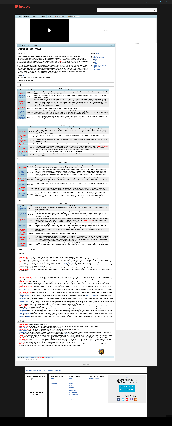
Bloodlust (22, 316)
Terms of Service (48, 370)
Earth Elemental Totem (22, 117)
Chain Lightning (24, 269)
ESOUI (71, 383)
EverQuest (53, 381)
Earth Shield (23, 339)
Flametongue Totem (23, 147)
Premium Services (165, 2)
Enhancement (98, 68)
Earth (95, 59)
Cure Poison (23, 327)
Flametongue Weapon (102, 146)
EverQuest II (53, 383)
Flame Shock (23, 262)
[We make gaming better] (6, 2)
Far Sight (22, 298)
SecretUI (71, 399)
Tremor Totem (22, 112)
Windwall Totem (22, 229)
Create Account (154, 2)
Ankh (66, 333)
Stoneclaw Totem (22, 102)
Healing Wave (23, 324)
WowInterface (73, 381)
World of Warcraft (109, 350)
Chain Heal (22, 338)
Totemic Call (23, 335)
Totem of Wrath (23, 151)
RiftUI (70, 385)
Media (30, 45)
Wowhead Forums (94, 378)
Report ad (106, 30)
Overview (95, 56)
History (24, 45)
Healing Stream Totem (22, 166)
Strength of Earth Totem (22, 108)
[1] (23, 75)
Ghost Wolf (22, 289)
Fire (95, 60)
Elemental (97, 66)
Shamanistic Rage (25, 313)
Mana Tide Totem (22, 194)
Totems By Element (98, 57)
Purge (21, 265)
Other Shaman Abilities (99, 65)
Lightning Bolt (23, 257)
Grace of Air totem (22, 233)
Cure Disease (23, 330)
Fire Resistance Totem (22, 184)
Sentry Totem (22, 225)
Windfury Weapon (87, 220)
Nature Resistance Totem (22, 208)
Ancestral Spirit (24, 326)
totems (61, 61)
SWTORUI (72, 388)
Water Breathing (24, 295)
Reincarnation (23, 332)
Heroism (28, 316)
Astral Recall (23, 309)
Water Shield (23, 344)
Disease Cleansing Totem (22, 189)
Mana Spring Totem (22, 179)
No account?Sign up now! (127, 388)
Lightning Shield (24, 282)
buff (39, 266)
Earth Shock (23, 259)
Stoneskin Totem (22, 92)
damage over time (69, 263)
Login (146, 2)
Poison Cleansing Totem (22, 172)
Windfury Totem (22, 220)
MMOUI (71, 378)
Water (96, 62)
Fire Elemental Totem (22, 154)
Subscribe (29, 370)
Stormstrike (23, 310)
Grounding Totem (22, 214)
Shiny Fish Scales (90, 295)
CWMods (71, 397)
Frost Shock (23, 268)
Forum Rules (57, 370)
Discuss (36, 45)
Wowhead (52, 378)
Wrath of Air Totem (22, 244)
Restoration (97, 69)
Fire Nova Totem (23, 136)
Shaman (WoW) (49, 357)
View (19, 45)
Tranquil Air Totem (22, 238)
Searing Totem (22, 131)
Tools (110, 45)
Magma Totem (23, 144)
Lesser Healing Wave (25, 329)
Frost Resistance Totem (23, 140)
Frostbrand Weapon (25, 292)
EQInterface (72, 390)
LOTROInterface (73, 394)
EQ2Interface (73, 392)
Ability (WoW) (40, 357)
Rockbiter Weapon (25, 277)
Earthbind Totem (22, 96)
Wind (95, 63)
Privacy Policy (37, 370)
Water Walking (23, 301)
